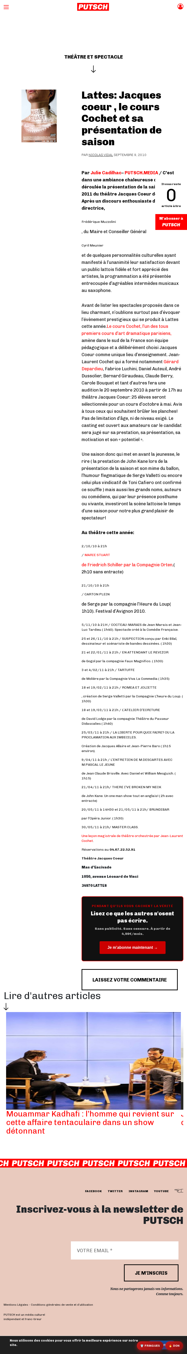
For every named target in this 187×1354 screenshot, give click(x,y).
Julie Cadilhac (106, 173)
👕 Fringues (150, 1345)
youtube (161, 1191)
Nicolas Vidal (101, 155)
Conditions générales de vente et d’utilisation (62, 1304)
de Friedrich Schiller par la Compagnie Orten (127, 565)
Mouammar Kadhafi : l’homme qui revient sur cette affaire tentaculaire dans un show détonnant (90, 1122)
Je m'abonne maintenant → (132, 947)
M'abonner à (171, 218)
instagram (138, 1191)
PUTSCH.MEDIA (141, 173)
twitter (115, 1191)
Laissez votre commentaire (130, 980)
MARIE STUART (97, 555)
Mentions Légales (16, 1304)
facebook (93, 1191)
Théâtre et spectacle (93, 57)
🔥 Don (174, 1345)
